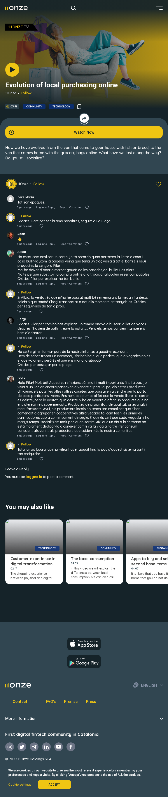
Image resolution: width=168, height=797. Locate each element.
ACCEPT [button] (54, 784)
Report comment (71, 207)
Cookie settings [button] (19, 785)
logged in (34, 476)
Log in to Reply (45, 207)
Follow (26, 93)
